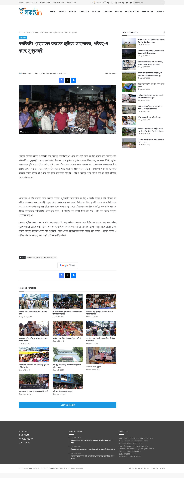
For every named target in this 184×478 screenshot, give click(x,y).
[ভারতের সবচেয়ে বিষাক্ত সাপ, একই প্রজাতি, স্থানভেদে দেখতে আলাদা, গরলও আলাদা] (129, 65)
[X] (67, 80)
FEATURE (96, 11)
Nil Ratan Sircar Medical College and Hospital (41, 257)
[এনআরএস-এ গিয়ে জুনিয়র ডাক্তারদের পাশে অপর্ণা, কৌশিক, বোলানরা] (34, 328)
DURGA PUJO (45, 2)
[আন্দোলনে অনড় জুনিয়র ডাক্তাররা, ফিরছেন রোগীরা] (68, 328)
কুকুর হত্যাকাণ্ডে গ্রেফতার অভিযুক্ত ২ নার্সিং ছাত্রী (33, 391)
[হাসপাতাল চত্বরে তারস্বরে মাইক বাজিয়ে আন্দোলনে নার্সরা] (34, 301)
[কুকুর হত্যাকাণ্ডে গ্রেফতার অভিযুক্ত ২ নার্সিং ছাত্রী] (34, 381)
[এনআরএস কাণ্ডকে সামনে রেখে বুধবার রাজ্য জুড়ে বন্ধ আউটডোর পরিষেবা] (34, 354)
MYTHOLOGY (58, 2)
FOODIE (118, 11)
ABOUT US (23, 431)
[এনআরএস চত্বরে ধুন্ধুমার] (101, 355)
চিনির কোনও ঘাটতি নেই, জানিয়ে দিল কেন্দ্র (149, 117)
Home (22, 32)
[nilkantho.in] (30, 11)
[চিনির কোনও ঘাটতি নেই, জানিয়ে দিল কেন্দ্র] (129, 120)
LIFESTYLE (84, 11)
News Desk (27, 73)
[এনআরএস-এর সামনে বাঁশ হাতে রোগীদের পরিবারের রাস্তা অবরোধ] (101, 328)
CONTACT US (24, 443)
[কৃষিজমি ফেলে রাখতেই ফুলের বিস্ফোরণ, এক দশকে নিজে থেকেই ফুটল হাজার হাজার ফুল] (129, 76)
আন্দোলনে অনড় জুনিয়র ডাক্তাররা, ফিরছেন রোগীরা (67, 338)
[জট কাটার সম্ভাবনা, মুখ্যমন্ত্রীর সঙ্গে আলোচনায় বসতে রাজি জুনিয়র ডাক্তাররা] (68, 301)
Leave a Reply (67, 405)
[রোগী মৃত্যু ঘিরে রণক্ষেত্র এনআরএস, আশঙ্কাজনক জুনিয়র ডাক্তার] (68, 354)
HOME (52, 11)
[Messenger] (73, 80)
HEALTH (72, 11)
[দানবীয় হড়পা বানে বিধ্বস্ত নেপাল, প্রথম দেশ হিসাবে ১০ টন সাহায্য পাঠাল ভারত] (129, 109)
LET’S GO (108, 11)
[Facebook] (61, 80)
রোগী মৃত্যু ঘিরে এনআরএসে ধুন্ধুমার (62, 391)
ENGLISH (154, 468)
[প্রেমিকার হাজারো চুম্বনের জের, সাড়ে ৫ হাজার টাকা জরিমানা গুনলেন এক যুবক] (129, 98)
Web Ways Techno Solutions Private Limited (46, 468)
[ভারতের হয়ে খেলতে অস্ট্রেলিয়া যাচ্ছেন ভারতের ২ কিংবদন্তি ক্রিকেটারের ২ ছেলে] (129, 43)
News (29, 32)
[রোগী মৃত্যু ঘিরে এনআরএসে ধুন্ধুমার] (68, 381)
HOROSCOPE (147, 11)
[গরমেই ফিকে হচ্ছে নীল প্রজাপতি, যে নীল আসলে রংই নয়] (129, 87)
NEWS (61, 11)
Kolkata (35, 32)
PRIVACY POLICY (26, 439)
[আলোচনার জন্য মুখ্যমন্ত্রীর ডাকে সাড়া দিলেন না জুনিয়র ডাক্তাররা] (101, 301)
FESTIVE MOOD (132, 11)
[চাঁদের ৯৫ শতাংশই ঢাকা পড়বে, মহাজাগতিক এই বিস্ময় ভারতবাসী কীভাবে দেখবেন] (129, 54)
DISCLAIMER (24, 435)
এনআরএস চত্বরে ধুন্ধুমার (93, 367)
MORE (159, 11)
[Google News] (67, 265)
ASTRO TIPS (71, 2)
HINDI (162, 468)
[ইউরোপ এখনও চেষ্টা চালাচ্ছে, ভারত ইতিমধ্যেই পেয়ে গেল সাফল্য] (129, 143)
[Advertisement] (92, 20)
